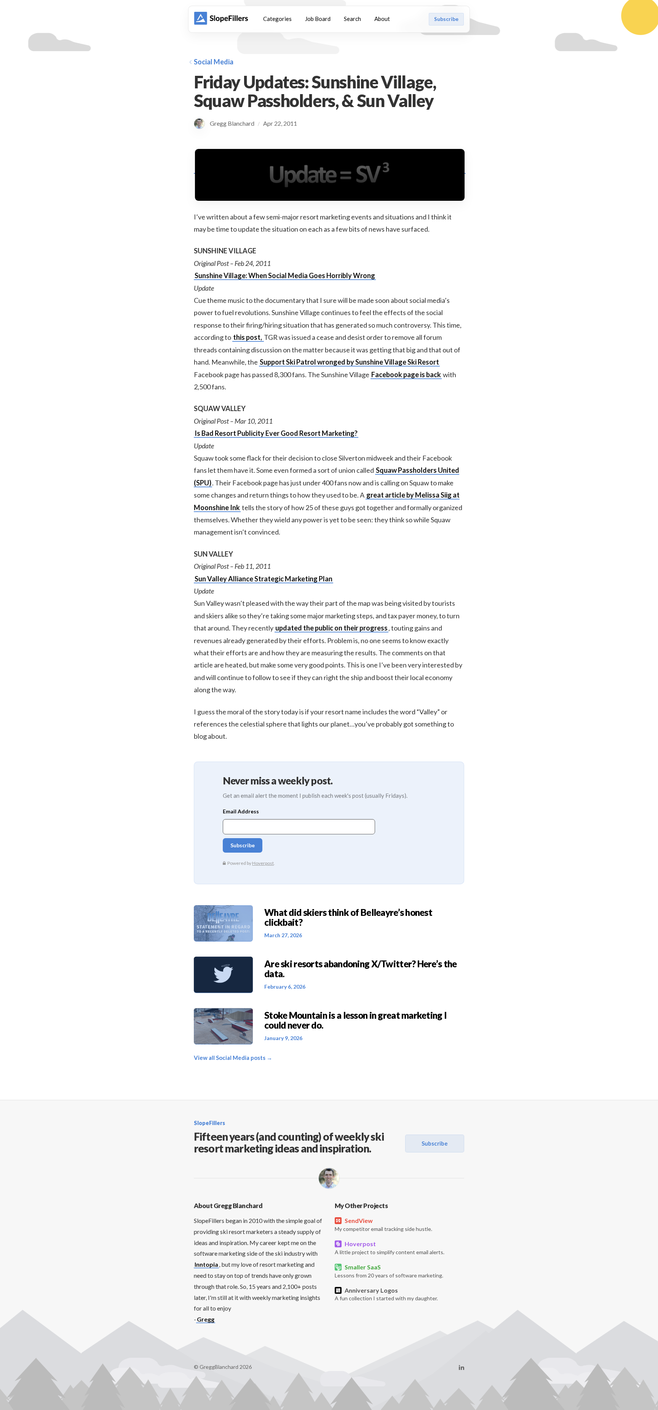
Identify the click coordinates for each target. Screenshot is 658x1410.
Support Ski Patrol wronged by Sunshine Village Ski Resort (349, 362)
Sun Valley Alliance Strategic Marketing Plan (263, 579)
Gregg (205, 1319)
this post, (248, 337)
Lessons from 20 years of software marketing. (389, 1271)
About (382, 18)
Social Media (213, 62)
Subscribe (446, 19)
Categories (277, 18)
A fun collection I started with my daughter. (386, 1294)
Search (352, 18)
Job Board (318, 18)
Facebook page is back (406, 374)
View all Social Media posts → (233, 1057)
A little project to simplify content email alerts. (389, 1247)
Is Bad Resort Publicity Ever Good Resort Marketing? (276, 433)
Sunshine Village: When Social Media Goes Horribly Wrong (285, 275)
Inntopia (206, 1264)
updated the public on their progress (331, 628)
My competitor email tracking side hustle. (383, 1224)
